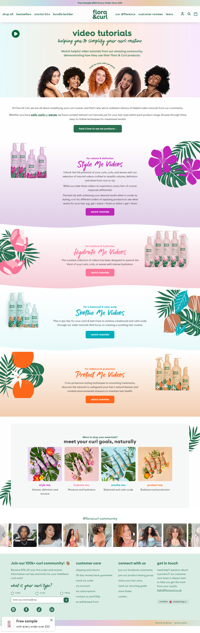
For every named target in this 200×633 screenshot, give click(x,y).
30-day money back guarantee (94, 575)
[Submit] (66, 600)
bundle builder (63, 14)
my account (83, 586)
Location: (163, 602)
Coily (17, 593)
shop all (7, 14)
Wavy (67, 593)
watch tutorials (100, 212)
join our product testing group (135, 575)
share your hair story (130, 580)
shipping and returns (88, 570)
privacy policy (180, 623)
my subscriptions (85, 591)
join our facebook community (135, 570)
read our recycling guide (132, 586)
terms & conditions (163, 623)
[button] (4, 535)
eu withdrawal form (87, 602)
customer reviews (150, 14)
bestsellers (23, 14)
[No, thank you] (51, 620)
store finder (125, 591)
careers (122, 596)
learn (169, 14)
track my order (84, 580)
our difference (125, 14)
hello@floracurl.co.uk (169, 590)
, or (44, 115)
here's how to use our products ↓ (98, 128)
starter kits (42, 14)
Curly (42, 593)
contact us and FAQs (88, 596)
